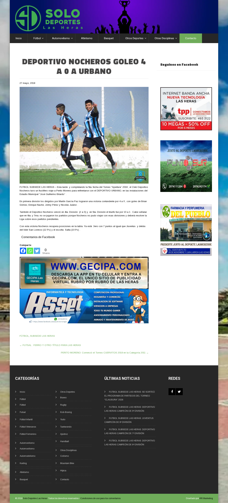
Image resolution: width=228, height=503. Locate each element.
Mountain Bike (67, 463)
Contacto (190, 38)
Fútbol (37, 38)
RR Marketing (206, 498)
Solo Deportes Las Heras (35, 498)
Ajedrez (64, 434)
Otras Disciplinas (164, 38)
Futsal (23, 412)
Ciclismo (64, 456)
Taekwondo (65, 427)
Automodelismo (27, 456)
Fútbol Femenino (28, 434)
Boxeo (63, 397)
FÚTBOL (24, 336)
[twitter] (179, 391)
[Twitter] (37, 251)
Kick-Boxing (66, 412)
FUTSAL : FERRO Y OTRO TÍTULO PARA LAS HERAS (50, 345)
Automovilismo (61, 38)
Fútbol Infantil (26, 419)
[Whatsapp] (30, 251)
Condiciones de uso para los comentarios (100, 498)
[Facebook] (23, 251)
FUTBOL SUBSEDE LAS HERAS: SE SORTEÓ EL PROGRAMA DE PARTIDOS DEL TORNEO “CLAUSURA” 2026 (129, 396)
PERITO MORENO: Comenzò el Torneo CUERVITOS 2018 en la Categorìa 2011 (105, 352)
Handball (64, 441)
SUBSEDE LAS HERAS (42, 336)
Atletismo (86, 38)
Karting (23, 463)
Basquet (109, 38)
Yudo (62, 419)
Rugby (63, 405)
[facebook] (172, 391)
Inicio (18, 38)
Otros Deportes (134, 38)
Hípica (63, 470)
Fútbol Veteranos (28, 427)
